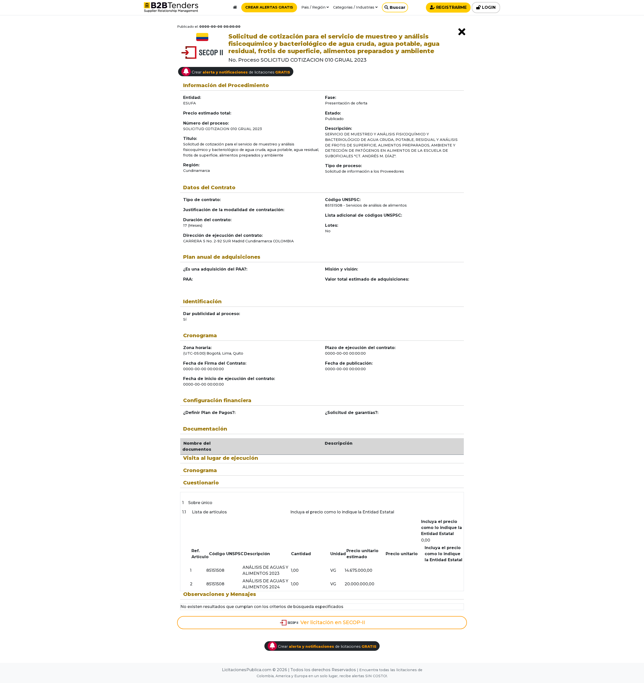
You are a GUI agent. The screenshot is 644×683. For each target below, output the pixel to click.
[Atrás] (462, 32)
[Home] (235, 7)
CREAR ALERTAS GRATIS (269, 7)
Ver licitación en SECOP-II (332, 622)
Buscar (397, 7)
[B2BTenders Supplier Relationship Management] (171, 8)
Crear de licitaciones (240, 72)
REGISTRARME (451, 7)
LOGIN (488, 7)
